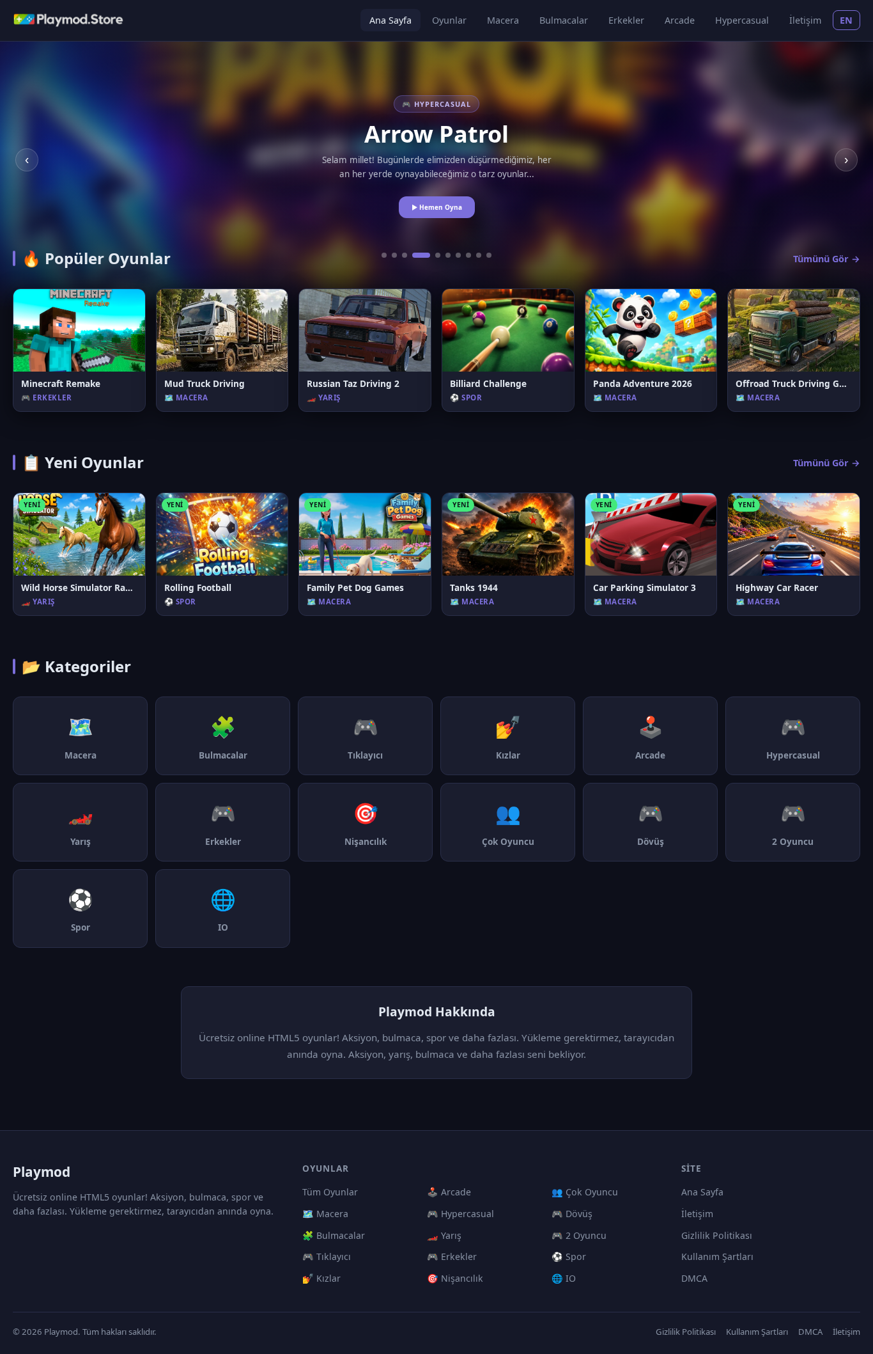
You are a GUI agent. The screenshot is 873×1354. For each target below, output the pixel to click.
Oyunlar (449, 20)
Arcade (680, 20)
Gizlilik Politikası (716, 1235)
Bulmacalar (563, 20)
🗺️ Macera (325, 1214)
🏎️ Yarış (444, 1235)
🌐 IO (564, 1278)
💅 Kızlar (321, 1278)
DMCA (694, 1278)
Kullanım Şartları (717, 1256)
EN (846, 20)
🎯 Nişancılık (455, 1278)
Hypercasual (742, 20)
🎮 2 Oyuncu (579, 1235)
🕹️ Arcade (449, 1192)
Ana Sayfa (390, 20)
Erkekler (626, 20)
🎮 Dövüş (572, 1214)
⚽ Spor (569, 1256)
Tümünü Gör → (826, 259)
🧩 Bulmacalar (333, 1235)
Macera (503, 20)
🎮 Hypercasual (460, 1214)
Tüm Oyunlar (330, 1192)
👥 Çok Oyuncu (585, 1192)
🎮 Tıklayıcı (326, 1256)
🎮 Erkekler (452, 1256)
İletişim (805, 20)
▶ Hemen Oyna (437, 207)
